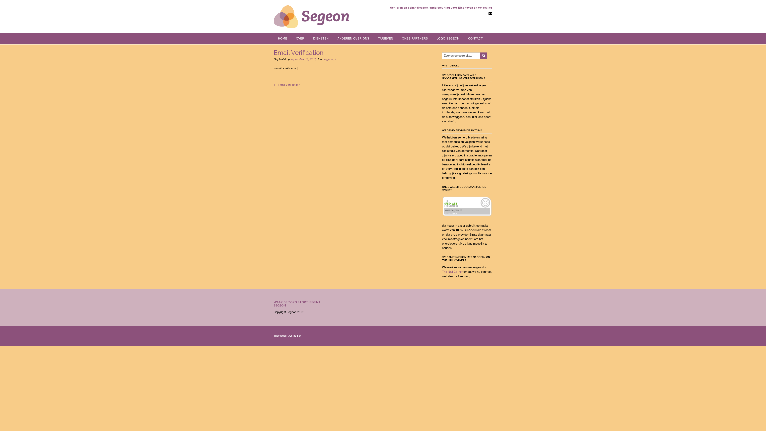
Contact (475, 38)
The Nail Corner (452, 272)
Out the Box (294, 336)
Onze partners (415, 38)
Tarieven (385, 38)
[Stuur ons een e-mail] (490, 14)
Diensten (321, 38)
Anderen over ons (353, 38)
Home (282, 38)
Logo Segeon (448, 38)
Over (300, 38)
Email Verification (287, 85)
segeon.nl (330, 59)
